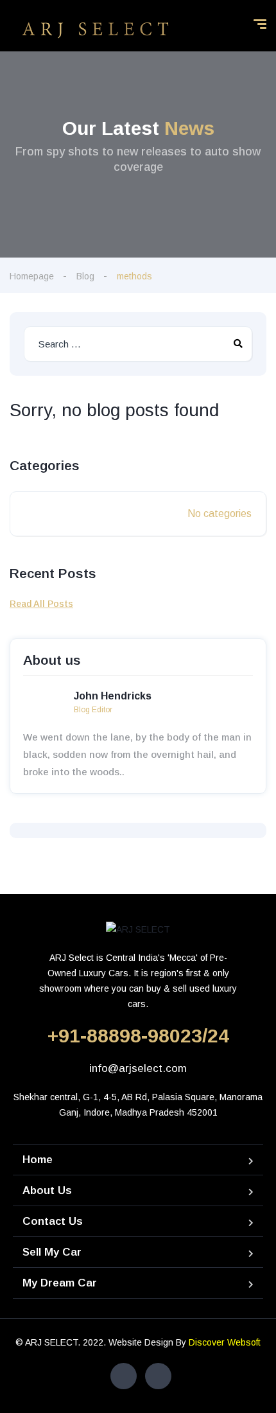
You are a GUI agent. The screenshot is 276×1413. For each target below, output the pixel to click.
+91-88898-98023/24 (138, 1035)
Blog (85, 276)
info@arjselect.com (138, 1068)
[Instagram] (158, 1376)
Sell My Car (52, 1252)
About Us (47, 1190)
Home (37, 1160)
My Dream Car (59, 1283)
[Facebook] (123, 1376)
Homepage (32, 276)
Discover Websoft (225, 1342)
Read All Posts (41, 604)
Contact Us (52, 1221)
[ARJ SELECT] (95, 29)
